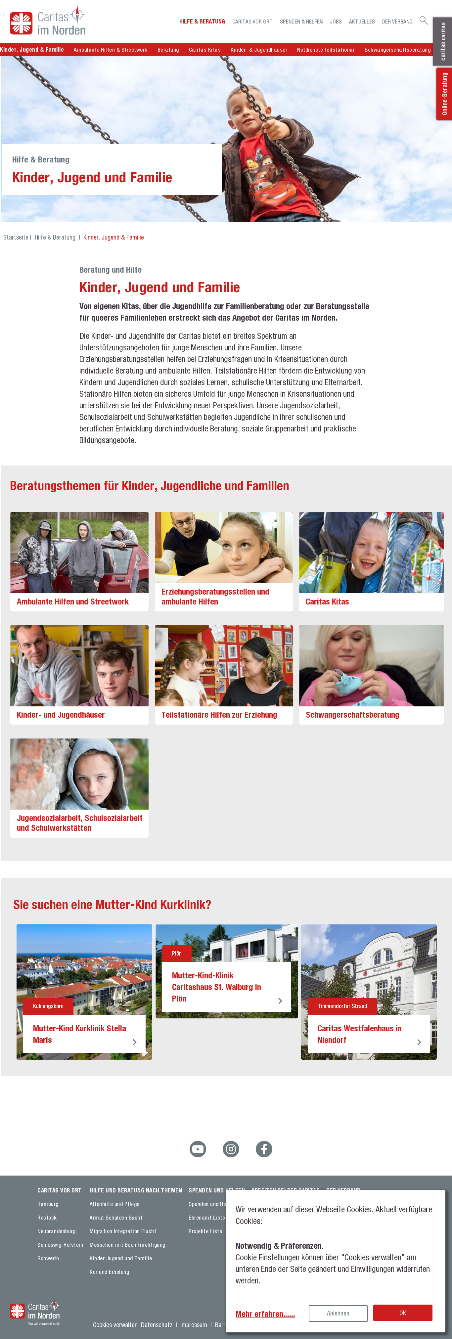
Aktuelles (362, 21)
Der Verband (397, 21)
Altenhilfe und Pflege (115, 1204)
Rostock (47, 1217)
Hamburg (48, 1204)
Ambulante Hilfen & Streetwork (111, 49)
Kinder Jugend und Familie (121, 1258)
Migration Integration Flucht (123, 1231)
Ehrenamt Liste (207, 1217)
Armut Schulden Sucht (116, 1217)
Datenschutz (156, 1324)
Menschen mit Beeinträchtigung (127, 1244)
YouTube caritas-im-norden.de (198, 1149)
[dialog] (335, 1261)
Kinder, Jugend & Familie (113, 237)
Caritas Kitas (205, 49)
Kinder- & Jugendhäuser (259, 49)
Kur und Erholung (109, 1272)
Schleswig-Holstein (60, 1244)
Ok (402, 1313)
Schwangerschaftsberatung (397, 49)
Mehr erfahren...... (265, 1314)
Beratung (168, 49)
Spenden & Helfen (301, 21)
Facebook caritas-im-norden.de (264, 1149)
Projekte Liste (205, 1231)
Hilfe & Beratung (202, 21)
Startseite (15, 237)
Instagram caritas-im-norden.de (231, 1149)
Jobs (336, 21)
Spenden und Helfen (212, 1204)
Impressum (193, 1324)
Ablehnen (338, 1313)
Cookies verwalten (115, 1324)
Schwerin (48, 1258)
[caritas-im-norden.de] (62, 20)
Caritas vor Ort (252, 21)
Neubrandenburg (56, 1231)
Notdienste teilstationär (326, 49)
